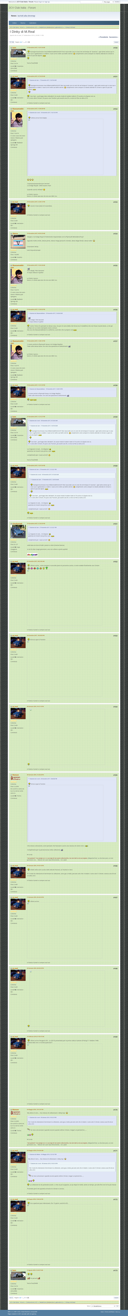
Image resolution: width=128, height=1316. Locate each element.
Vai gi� (12, 42)
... (24, 42)
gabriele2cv (58, 27)
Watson (15, 775)
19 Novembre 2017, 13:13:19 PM (36, 385)
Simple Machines (25, 1311)
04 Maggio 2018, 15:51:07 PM (35, 1109)
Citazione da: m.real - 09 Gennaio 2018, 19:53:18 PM (43, 1117)
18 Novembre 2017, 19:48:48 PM (36, 108)
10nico (15, 233)
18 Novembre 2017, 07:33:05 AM (36, 76)
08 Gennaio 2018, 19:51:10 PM (35, 706)
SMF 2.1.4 (10, 1311)
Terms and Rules (109, 1312)
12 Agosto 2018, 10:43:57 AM (35, 1270)
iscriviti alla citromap (26, 15)
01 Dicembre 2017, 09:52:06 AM (36, 561)
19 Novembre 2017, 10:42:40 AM (36, 265)
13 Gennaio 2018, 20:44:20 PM (35, 897)
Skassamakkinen (17, 110)
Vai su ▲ (118, 1312)
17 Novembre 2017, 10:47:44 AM (36, 47)
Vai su (11, 1297)
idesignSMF (34, 1311)
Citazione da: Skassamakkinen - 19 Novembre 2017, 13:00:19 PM (46, 389)
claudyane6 (17, 523)
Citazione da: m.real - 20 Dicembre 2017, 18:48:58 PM (43, 779)
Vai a (88, 1306)
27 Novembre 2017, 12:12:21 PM (36, 416)
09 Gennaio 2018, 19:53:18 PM (35, 865)
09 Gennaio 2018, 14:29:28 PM (35, 775)
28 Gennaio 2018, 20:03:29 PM (35, 968)
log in (41, 2)
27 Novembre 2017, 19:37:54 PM (36, 465)
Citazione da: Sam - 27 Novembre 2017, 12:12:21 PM (43, 469)
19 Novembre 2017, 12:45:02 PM (36, 309)
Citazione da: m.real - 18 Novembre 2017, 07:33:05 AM (43, 420)
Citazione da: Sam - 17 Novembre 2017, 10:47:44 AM (43, 80)
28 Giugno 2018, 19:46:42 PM (35, 1199)
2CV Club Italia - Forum (22, 7)
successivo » (113, 37)
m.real (15, 76)
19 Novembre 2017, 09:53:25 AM (36, 233)
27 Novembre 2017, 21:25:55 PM (36, 523)
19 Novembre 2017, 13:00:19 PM (36, 341)
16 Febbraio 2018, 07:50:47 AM (35, 1036)
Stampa (116, 42)
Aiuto (102, 1312)
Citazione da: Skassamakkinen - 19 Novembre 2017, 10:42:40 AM (46, 313)
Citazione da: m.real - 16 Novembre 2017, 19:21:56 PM (43, 112)
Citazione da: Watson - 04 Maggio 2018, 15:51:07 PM (43, 1154)
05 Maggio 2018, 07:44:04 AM (35, 1150)
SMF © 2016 (17, 1311)
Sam (14, 47)
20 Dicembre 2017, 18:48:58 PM (36, 635)
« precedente (103, 37)
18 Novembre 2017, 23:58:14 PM (36, 202)
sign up (47, 2)
